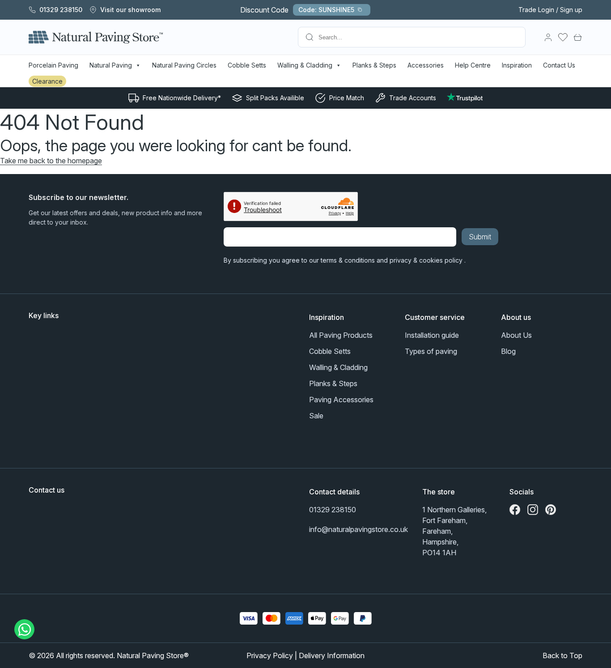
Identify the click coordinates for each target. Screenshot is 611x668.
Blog (508, 351)
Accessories (425, 65)
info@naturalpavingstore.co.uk (358, 529)
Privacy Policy (269, 655)
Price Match (346, 98)
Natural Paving (110, 65)
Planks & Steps (374, 65)
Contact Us (559, 65)
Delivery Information (332, 655)
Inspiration (517, 65)
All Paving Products (341, 335)
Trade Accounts (412, 98)
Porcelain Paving (53, 65)
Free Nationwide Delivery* (182, 98)
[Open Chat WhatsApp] (24, 629)
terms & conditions (348, 260)
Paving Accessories (341, 399)
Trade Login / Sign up (550, 9)
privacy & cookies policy (427, 260)
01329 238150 (332, 509)
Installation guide (432, 335)
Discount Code (297, 9)
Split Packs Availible (275, 98)
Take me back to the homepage (51, 160)
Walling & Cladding (304, 65)
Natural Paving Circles (184, 65)
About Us (516, 335)
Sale (316, 415)
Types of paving (431, 351)
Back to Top (562, 655)
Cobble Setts (247, 65)
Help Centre (473, 65)
